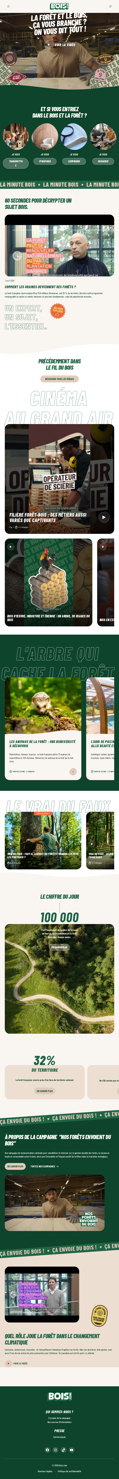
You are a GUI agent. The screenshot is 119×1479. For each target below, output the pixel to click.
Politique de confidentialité (69, 1471)
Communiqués (59, 1437)
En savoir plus (59, 947)
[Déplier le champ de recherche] (110, 6)
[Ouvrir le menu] (8, 6)
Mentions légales (45, 1471)
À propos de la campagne (59, 1418)
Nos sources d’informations (60, 1422)
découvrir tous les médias (59, 378)
